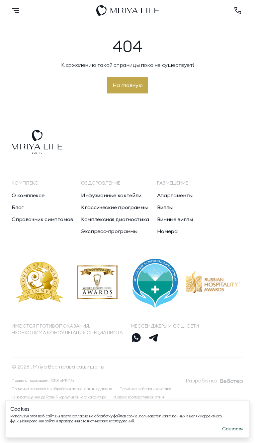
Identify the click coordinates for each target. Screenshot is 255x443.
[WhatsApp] (136, 337)
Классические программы (114, 207)
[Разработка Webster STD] (231, 381)
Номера (167, 231)
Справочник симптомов (42, 219)
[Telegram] (153, 337)
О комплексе (28, 195)
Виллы (165, 207)
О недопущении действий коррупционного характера (59, 396)
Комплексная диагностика (115, 219)
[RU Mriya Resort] (127, 10)
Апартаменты (175, 195)
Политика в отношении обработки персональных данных (62, 388)
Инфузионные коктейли (111, 195)
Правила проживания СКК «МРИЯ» (43, 380)
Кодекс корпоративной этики (139, 396)
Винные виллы (175, 219)
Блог (18, 207)
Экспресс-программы (109, 231)
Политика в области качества (145, 388)
